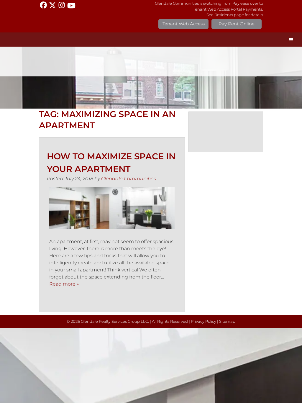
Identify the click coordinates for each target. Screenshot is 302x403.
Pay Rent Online (237, 24)
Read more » (64, 284)
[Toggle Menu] (291, 39)
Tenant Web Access (184, 24)
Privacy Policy (203, 321)
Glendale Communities (128, 178)
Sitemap (227, 321)
